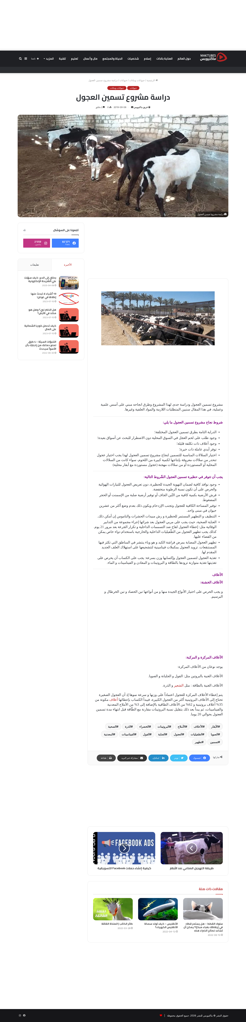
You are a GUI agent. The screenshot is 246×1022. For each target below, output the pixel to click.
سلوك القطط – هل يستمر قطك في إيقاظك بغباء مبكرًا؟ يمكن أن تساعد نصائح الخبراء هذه (203, 927)
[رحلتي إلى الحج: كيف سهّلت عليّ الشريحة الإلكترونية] (69, 283)
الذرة (128, 726)
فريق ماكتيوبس (141, 107)
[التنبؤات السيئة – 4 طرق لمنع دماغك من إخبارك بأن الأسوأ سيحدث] (69, 347)
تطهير (198, 742)
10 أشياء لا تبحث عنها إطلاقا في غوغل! (43, 295)
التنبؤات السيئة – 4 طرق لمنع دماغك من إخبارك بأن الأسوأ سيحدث (40, 345)
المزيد (50, 58)
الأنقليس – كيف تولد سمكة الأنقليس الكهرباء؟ (161, 925)
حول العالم (184, 58)
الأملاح (181, 726)
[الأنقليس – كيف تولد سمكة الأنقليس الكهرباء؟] (158, 909)
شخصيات (133, 58)
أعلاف (113, 699)
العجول (178, 734)
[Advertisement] (123, 25)
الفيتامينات (128, 734)
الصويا (214, 734)
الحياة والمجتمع (112, 58)
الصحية (112, 726)
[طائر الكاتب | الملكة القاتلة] (113, 909)
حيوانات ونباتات (137, 80)
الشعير (179, 685)
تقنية (62, 58)
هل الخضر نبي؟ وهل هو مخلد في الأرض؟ (42, 311)
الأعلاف (198, 726)
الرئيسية (151, 80)
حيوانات (123, 80)
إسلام (147, 58)
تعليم (74, 58)
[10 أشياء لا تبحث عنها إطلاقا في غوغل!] (69, 299)
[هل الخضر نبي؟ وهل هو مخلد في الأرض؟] (69, 315)
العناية (161, 734)
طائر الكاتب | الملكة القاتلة (117, 923)
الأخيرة (68, 264)
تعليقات (34, 264)
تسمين (214, 742)
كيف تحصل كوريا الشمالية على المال (40, 327)
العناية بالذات (164, 58)
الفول (146, 734)
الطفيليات (196, 734)
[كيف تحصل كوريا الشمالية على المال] (69, 331)
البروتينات (163, 726)
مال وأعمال (90, 58)
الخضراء (144, 726)
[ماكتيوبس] (213, 56)
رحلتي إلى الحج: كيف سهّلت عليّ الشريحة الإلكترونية (40, 279)
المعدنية (108, 734)
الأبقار (214, 726)
